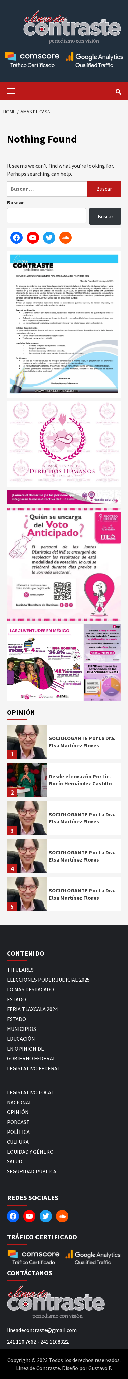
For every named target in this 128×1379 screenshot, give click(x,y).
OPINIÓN (18, 1112)
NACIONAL (19, 1102)
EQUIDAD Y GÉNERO (30, 1151)
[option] (64, 744)
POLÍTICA (18, 1131)
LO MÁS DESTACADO (30, 989)
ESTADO (16, 999)
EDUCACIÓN (21, 1038)
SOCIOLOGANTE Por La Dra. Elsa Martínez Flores (82, 742)
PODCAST (18, 1122)
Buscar (15, 202)
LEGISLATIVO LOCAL (30, 1092)
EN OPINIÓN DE (25, 1048)
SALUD (14, 1161)
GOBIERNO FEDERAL (31, 1058)
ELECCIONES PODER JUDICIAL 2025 (48, 979)
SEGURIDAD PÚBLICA (31, 1171)
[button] (45, 662)
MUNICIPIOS (21, 1028)
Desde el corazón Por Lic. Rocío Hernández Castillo (80, 780)
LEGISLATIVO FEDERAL (33, 1068)
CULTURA (18, 1141)
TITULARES (20, 969)
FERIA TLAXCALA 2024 (32, 1009)
